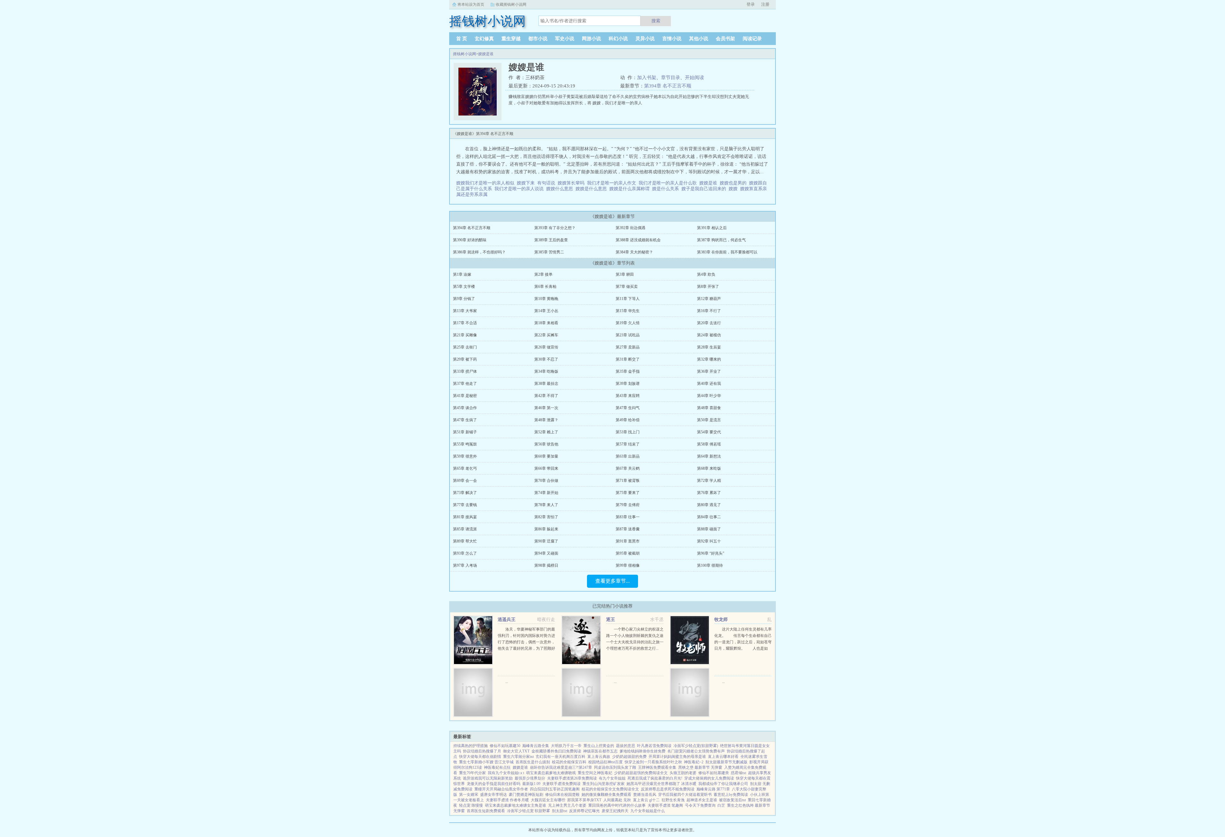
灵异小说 (645, 38)
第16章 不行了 (709, 311)
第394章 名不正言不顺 (667, 85)
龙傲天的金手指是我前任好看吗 (493, 783)
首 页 (461, 38)
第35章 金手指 (628, 371)
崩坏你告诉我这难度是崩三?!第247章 (561, 767)
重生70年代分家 (472, 773)
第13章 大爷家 (465, 311)
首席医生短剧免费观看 (486, 811)
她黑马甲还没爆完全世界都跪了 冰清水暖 (661, 783)
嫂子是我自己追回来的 (705, 188)
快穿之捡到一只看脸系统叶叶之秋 (653, 762)
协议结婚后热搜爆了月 (482, 751)
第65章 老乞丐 (465, 468)
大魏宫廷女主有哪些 (548, 800)
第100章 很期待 (710, 565)
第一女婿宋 (468, 794)
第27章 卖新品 (628, 347)
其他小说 (698, 38)
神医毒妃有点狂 (497, 767)
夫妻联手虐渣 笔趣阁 (665, 805)
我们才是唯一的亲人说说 (520, 188)
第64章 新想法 (709, 456)
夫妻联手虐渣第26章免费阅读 (572, 778)
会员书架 (725, 38)
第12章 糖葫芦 (709, 298)
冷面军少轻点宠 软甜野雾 (528, 811)
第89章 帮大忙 (465, 541)
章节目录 (670, 77)
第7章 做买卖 (627, 286)
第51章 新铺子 (465, 432)
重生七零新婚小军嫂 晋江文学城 (486, 762)
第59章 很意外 (465, 456)
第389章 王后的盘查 (551, 240)
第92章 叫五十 (709, 541)
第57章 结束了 (628, 444)
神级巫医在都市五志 (600, 751)
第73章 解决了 (465, 492)
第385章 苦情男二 (549, 252)
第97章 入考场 (465, 565)
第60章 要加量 (546, 456)
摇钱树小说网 (464, 54)
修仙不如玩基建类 (713, 773)
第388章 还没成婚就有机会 (638, 240)
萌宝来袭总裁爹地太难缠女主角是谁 (515, 805)
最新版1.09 (531, 783)
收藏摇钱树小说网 (511, 4)
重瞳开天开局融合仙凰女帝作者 (501, 789)
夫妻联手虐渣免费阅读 (561, 783)
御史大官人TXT (516, 751)
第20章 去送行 (709, 323)
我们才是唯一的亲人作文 (613, 183)
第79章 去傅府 (628, 505)
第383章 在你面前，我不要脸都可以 (727, 252)
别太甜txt (559, 811)
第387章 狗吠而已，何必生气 (721, 240)
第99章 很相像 (628, 565)
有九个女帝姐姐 (612, 778)
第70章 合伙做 (546, 480)
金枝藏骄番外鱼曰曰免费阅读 (556, 751)
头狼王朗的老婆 (683, 773)
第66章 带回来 (546, 468)
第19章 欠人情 (628, 323)
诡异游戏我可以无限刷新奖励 (488, 778)
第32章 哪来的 (709, 359)
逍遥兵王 (507, 619)
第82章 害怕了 (546, 517)
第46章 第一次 (546, 408)
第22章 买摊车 (546, 335)
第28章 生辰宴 (709, 347)
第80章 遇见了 (709, 505)
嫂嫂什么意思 (560, 188)
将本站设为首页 (470, 4)
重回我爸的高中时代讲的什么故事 (617, 805)
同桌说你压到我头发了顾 (615, 767)
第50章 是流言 (709, 420)
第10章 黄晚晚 (546, 298)
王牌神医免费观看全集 (657, 767)
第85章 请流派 (465, 529)
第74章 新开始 (546, 492)
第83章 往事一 (628, 517)
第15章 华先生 (628, 311)
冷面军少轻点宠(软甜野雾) (695, 746)
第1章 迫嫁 (462, 274)
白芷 (721, 805)
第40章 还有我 (709, 383)
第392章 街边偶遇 (630, 228)
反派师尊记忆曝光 (584, 811)
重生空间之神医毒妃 (595, 773)
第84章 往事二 (709, 517)
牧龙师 (721, 619)
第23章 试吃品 (628, 335)
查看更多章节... (612, 581)
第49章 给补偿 (628, 420)
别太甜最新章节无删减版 (726, 762)
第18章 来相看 (546, 323)
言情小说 (671, 38)
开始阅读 (694, 77)
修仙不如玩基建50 (505, 746)
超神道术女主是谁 (702, 800)
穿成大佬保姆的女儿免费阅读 (709, 778)
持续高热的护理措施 (470, 746)
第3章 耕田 (625, 274)
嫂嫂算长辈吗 (572, 183)
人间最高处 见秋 (617, 800)
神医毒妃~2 (693, 762)
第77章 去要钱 (465, 505)
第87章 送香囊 (628, 529)
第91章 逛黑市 (628, 541)
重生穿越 (511, 38)
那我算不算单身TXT (584, 800)
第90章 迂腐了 (546, 541)
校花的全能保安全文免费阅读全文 (610, 789)
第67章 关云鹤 (628, 468)
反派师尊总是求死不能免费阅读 (667, 789)
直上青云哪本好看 (723, 756)
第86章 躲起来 (546, 529)
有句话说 (547, 183)
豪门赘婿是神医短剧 (526, 794)
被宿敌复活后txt (732, 800)
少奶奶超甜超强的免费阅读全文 (641, 773)
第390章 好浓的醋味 (469, 240)
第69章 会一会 (465, 480)
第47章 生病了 (465, 420)
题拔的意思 (625, 746)
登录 (750, 4)
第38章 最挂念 (546, 383)
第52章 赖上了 (546, 432)
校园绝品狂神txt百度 (605, 762)
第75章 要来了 (628, 492)
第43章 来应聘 (628, 395)
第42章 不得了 (546, 395)
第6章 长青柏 (545, 286)
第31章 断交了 (628, 359)
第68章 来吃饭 (709, 468)
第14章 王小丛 (546, 311)
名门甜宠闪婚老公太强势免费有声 (696, 751)
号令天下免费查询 (700, 805)
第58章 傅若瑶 (709, 444)
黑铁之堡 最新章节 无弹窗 (700, 767)
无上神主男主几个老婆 (567, 805)
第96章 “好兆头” (710, 553)
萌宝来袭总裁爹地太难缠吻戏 (551, 773)
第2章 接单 (543, 274)
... (506, 681)
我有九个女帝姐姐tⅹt (506, 773)
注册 (765, 4)
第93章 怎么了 (465, 553)
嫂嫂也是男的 (734, 183)
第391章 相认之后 (712, 228)
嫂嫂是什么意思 (592, 188)
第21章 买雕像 (465, 335)
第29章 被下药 (465, 359)
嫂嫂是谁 (486, 54)
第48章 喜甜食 (709, 408)
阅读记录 (752, 38)
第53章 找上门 (628, 432)
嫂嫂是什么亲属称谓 (630, 188)
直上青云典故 (598, 756)
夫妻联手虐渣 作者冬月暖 (507, 800)
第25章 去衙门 (465, 347)
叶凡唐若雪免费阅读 (654, 746)
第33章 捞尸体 (465, 371)
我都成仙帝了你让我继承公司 (723, 783)
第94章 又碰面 (546, 553)
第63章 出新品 (628, 456)
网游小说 (591, 38)
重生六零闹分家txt (518, 756)
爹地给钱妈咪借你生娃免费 (642, 751)
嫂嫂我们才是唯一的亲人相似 (486, 183)
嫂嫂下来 (527, 183)
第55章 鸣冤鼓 (465, 444)
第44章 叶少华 (709, 395)
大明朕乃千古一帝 (566, 746)
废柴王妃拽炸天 (615, 811)
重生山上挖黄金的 (598, 746)
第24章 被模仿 (709, 335)
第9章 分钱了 (464, 298)
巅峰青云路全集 (535, 746)
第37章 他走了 (465, 383)
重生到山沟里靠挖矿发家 (604, 783)
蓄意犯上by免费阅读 (731, 794)
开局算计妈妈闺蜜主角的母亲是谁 (677, 756)
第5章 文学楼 (464, 286)
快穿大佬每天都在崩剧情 (480, 756)
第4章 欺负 (706, 274)
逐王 (610, 619)
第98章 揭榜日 (546, 565)
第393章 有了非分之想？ (554, 228)
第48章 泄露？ (546, 420)
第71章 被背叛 (628, 480)
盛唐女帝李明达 (493, 794)
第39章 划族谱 (628, 383)
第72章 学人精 (709, 480)
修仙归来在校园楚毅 (562, 794)
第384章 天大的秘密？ (634, 252)
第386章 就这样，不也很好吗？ (479, 252)
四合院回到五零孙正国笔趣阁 (555, 789)
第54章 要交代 (709, 432)
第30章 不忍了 (546, 359)
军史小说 (564, 38)
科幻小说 (618, 38)
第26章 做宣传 (546, 347)
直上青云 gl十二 (646, 800)
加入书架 (646, 77)
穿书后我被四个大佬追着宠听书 (685, 794)
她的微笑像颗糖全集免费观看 (606, 794)
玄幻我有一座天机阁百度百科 (560, 756)
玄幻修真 (484, 38)
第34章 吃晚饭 (546, 371)
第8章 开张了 (708, 286)
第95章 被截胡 (628, 553)
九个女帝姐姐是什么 (647, 811)
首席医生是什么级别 (533, 762)
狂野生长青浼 (673, 800)
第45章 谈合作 (465, 408)
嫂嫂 (734, 188)
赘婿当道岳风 (644, 794)
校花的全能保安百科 (569, 762)
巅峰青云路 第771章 (713, 789)
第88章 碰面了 (709, 529)
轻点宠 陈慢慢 (471, 805)
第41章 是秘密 (465, 395)
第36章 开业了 (709, 371)
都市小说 (537, 38)
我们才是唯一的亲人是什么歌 (669, 183)
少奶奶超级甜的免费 (629, 756)
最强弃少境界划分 (530, 778)
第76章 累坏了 (709, 492)
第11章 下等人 (628, 298)
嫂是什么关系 (666, 188)
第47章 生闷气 (628, 408)
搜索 (655, 20)
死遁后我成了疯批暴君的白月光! (654, 778)
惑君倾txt (738, 773)
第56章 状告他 (546, 444)
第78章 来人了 (546, 505)
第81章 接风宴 (465, 517)
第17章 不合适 (465, 323)
